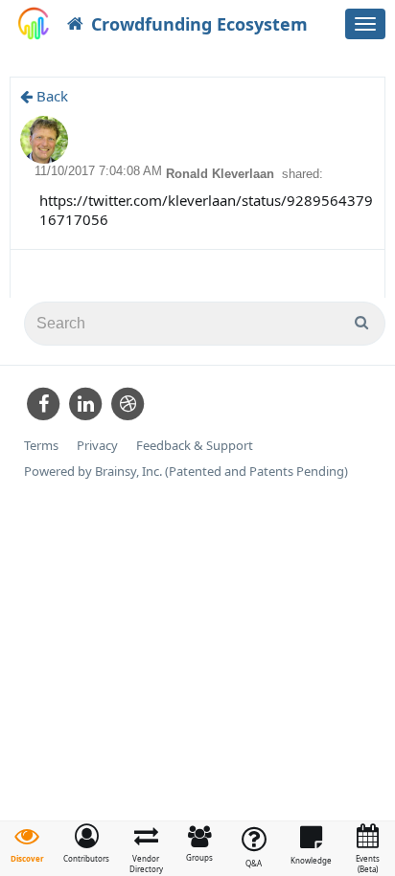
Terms (41, 446)
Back (50, 95)
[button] (86, 843)
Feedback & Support (194, 446)
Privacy (97, 446)
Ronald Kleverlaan (222, 174)
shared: (302, 174)
